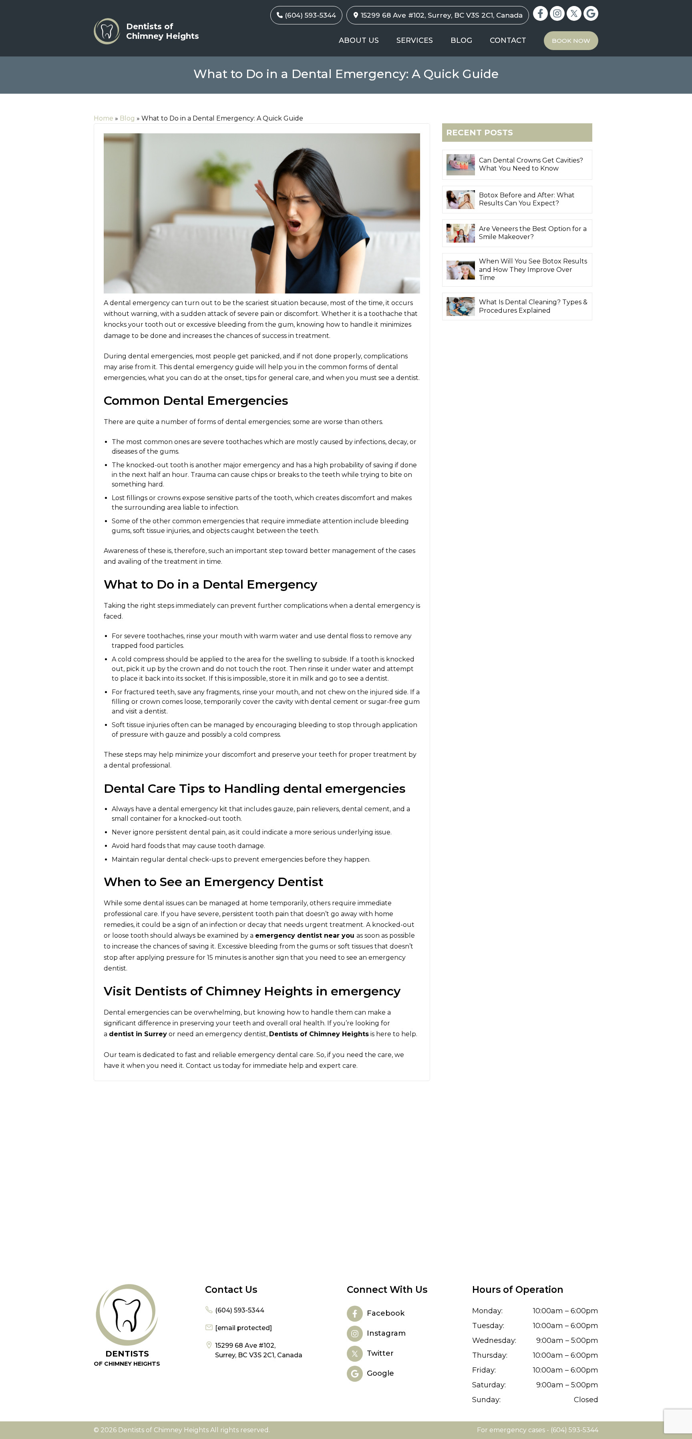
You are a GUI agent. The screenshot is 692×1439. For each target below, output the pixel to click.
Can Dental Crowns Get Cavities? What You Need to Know (531, 165)
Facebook (540, 13)
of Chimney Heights (127, 1358)
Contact (508, 40)
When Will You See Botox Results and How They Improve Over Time (533, 269)
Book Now (571, 40)
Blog (461, 40)
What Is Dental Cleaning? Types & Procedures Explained (533, 306)
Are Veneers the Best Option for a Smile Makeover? (533, 233)
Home (103, 118)
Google (590, 13)
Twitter (574, 13)
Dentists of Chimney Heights (162, 31)
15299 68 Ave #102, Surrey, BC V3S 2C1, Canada (442, 15)
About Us (359, 40)
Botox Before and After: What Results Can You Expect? (527, 199)
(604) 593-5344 (310, 15)
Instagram (557, 13)
